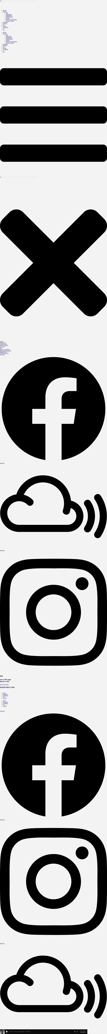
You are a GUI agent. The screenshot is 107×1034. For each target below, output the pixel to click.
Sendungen (5, 695)
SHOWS (5, 23)
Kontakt (8, 18)
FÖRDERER (9, 15)
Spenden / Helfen (10, 21)
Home (4, 693)
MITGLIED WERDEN (11, 19)
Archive (5, 698)
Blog (7, 13)
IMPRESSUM (9, 17)
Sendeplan (5, 22)
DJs (4, 25)
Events (4, 26)
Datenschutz (9, 14)
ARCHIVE (5, 27)
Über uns (5, 11)
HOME (4, 10)
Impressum (2, 708)
